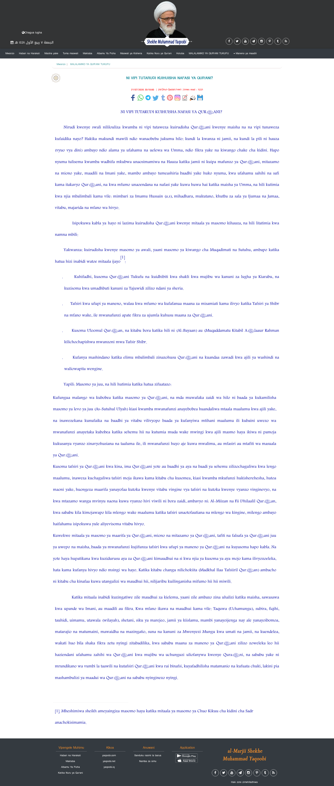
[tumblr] (277, 41)
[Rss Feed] (286, 41)
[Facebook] (229, 41)
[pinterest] (269, 41)
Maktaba (87, 53)
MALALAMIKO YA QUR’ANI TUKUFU (209, 53)
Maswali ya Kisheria (131, 53)
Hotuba (180, 53)
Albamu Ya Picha (106, 53)
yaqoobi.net (109, 761)
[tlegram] (253, 41)
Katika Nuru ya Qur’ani (159, 53)
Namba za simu (147, 761)
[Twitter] (237, 41)
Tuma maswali (70, 53)
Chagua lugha (33, 32)
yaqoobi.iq (109, 767)
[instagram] (261, 41)
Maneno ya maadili (244, 54)
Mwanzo (9, 53)
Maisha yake (51, 53)
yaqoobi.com (109, 755)
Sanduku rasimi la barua (147, 755)
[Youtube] (245, 41)
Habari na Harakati (29, 53)
